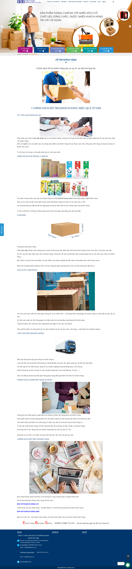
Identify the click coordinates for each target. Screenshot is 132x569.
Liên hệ (104, 1)
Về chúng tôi (56, 1)
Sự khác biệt (93, 1)
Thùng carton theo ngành (75, 1)
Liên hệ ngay (2, 230)
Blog (99, 1)
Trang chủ (49, 1)
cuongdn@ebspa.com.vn (30, 547)
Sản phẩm (63, 1)
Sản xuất (86, 1)
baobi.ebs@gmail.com (25, 561)
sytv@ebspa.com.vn (29, 556)
